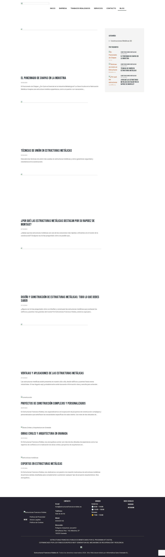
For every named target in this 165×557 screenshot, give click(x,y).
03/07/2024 (24, 408)
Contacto (111, 8)
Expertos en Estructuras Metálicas (41, 464)
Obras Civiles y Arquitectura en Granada (44, 434)
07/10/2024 (24, 229)
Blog (122, 8)
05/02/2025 (24, 82)
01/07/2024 (24, 468)
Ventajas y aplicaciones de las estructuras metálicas (52, 373)
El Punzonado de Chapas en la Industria (43, 78)
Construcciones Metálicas (120, 41)
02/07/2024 (24, 438)
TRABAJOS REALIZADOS (80, 8)
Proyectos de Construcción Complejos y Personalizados (53, 403)
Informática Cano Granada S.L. (117, 553)
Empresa (63, 8)
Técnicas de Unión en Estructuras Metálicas (46, 151)
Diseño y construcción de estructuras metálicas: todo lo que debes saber (60, 299)
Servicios (98, 8)
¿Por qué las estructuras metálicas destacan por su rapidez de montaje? (58, 223)
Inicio (52, 8)
